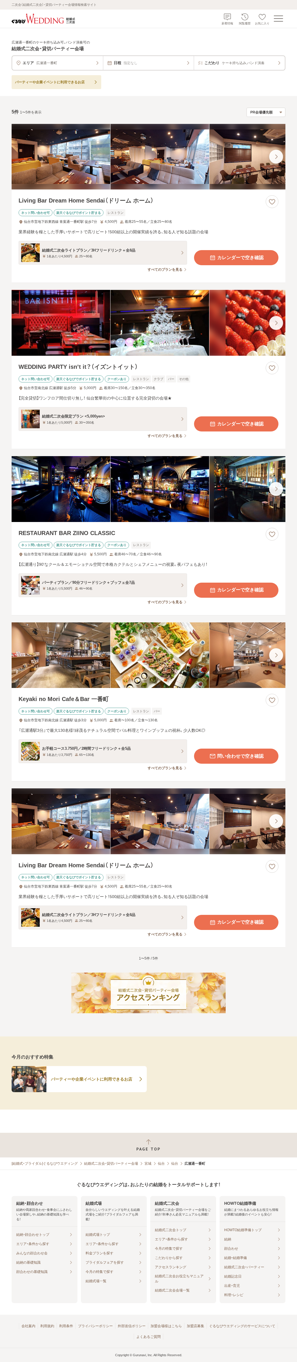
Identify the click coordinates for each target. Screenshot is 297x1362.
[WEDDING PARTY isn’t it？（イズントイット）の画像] (148, 323)
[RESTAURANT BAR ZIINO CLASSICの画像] (148, 489)
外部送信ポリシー (132, 1326)
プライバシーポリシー (95, 1326)
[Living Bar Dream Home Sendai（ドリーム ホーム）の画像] (148, 157)
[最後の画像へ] (276, 157)
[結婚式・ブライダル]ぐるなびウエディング (45, 1164)
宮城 (147, 1164)
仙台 (161, 1164)
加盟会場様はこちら (166, 1326)
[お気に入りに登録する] (272, 201)
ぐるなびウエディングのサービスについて (242, 1326)
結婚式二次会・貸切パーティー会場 (111, 1164)
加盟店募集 (195, 1326)
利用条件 (66, 1326)
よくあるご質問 (148, 1337)
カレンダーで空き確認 (240, 257)
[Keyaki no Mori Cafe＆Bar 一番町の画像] (148, 655)
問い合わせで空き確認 (240, 756)
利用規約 (47, 1326)
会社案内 (28, 1326)
